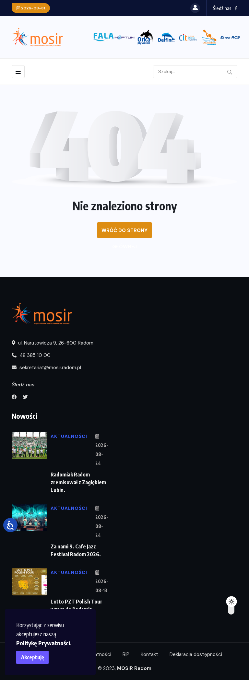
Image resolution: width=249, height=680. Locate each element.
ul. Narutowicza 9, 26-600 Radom (55, 343)
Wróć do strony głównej (124, 232)
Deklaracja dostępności (196, 654)
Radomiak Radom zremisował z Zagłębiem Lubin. (78, 482)
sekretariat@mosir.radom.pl (49, 367)
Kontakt (149, 654)
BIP (126, 654)
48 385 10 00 (34, 355)
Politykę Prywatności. (44, 643)
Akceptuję (32, 657)
